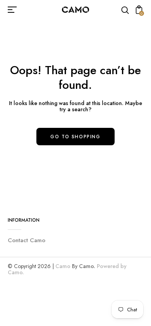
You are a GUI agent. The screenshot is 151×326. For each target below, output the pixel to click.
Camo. (87, 266)
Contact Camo (26, 240)
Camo (62, 266)
